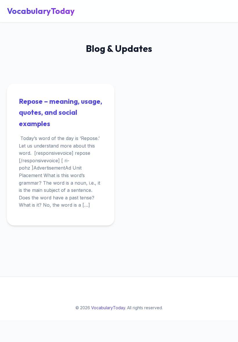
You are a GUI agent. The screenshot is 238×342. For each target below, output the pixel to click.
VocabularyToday (41, 11)
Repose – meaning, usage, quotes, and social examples (60, 112)
